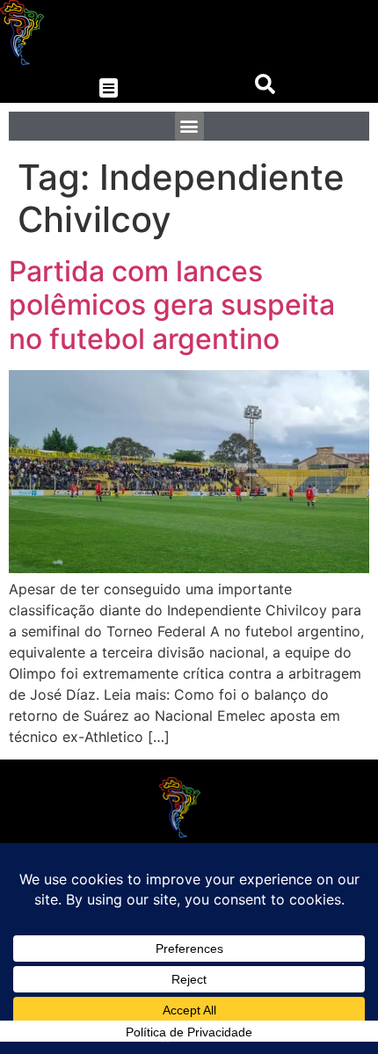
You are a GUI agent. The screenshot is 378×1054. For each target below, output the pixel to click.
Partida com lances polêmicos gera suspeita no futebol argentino (172, 305)
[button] (108, 88)
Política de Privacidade (189, 1032)
